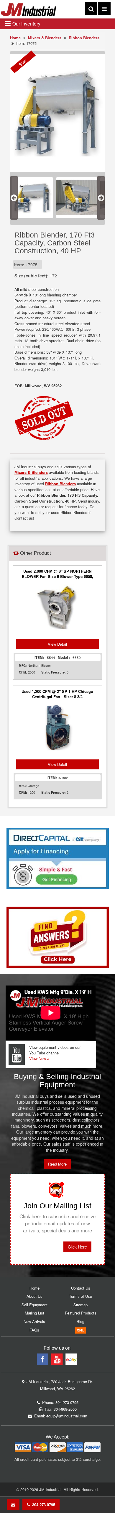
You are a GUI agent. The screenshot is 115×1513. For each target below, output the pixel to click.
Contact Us (80, 1288)
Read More (57, 1164)
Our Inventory (25, 23)
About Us (34, 1296)
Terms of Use (80, 1296)
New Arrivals (34, 1321)
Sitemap (80, 1304)
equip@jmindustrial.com (66, 1416)
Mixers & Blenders (44, 37)
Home (15, 37)
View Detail (57, 644)
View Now (38, 1058)
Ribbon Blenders (84, 37)
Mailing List (34, 1313)
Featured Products (80, 1313)
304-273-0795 (42, 1504)
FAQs (34, 1330)
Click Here (77, 1247)
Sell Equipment (34, 1304)
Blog (80, 1321)
